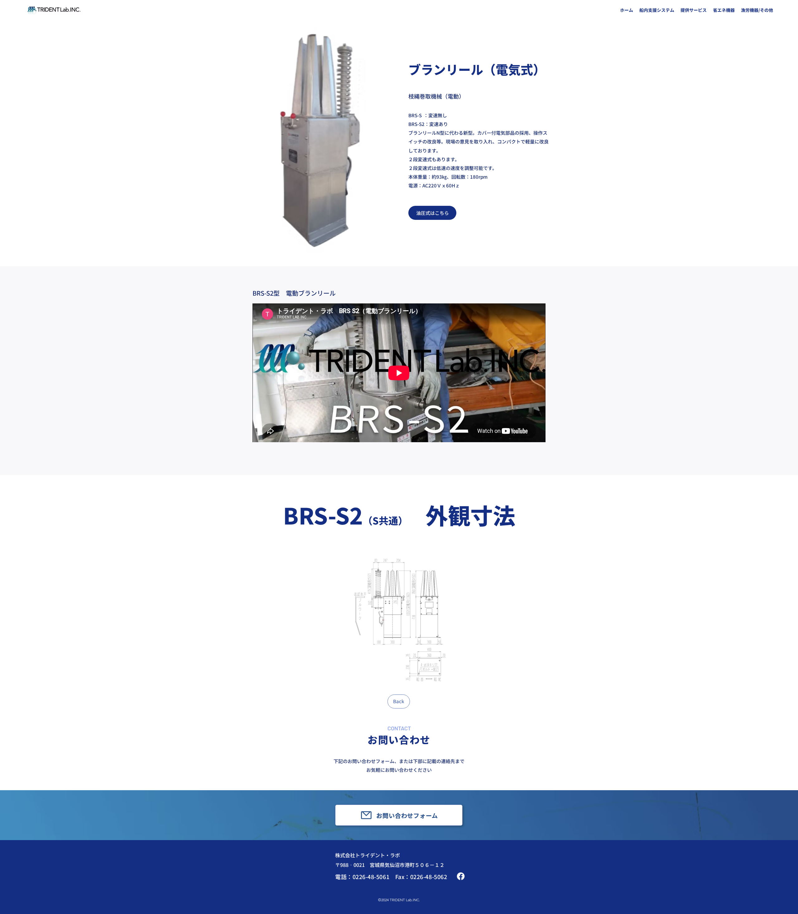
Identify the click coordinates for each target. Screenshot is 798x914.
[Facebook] (461, 876)
